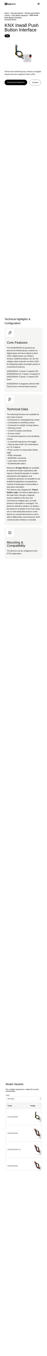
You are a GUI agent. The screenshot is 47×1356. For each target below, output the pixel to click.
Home (7, 13)
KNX (7, 36)
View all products (17, 13)
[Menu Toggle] (39, 3)
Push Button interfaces (20, 15)
